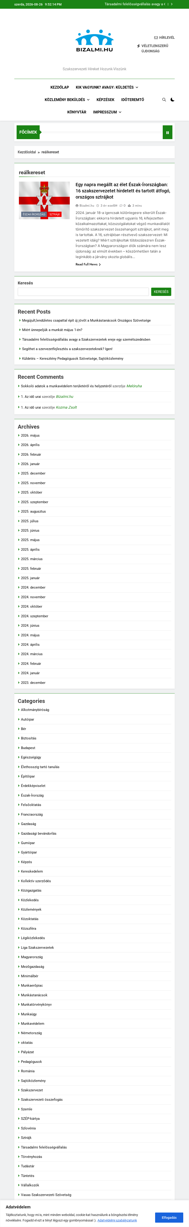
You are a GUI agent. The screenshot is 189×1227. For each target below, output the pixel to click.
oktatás (27, 1043)
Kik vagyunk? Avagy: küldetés (105, 87)
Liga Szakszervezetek (37, 948)
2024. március (32, 654)
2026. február (31, 454)
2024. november (33, 597)
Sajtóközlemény (33, 1081)
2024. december (33, 587)
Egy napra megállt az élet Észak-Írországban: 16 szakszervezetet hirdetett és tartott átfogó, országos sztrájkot (123, 191)
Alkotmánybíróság (35, 710)
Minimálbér (29, 976)
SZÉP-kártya (30, 1119)
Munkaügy (29, 1014)
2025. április (30, 550)
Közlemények (31, 909)
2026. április (30, 445)
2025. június (30, 530)
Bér (23, 729)
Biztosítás (28, 738)
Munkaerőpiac (32, 985)
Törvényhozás (31, 1157)
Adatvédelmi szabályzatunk (117, 1220)
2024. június (30, 625)
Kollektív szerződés (36, 881)
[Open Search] (164, 99)
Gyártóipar (29, 852)
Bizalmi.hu (87, 205)
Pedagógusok (31, 1062)
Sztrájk (55, 214)
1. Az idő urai (31, 397)
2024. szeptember (34, 616)
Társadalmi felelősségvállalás (44, 1147)
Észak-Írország (34, 214)
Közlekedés (30, 900)
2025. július (29, 521)
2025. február (31, 569)
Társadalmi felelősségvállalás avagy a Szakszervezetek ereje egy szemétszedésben (134, 4)
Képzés (26, 862)
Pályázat (27, 1052)
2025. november (33, 483)
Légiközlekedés (33, 938)
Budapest (28, 748)
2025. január (30, 578)
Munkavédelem (32, 1024)
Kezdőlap (59, 87)
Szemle (26, 1109)
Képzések (105, 100)
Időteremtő (132, 100)
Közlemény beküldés (65, 100)
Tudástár (27, 1166)
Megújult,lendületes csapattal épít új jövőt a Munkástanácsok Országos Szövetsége (86, 320)
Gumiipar (28, 843)
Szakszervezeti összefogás (42, 1100)
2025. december (33, 473)
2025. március (32, 559)
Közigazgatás (31, 890)
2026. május (30, 435)
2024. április (30, 645)
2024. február (31, 664)
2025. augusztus (33, 511)
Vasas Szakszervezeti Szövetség (46, 1195)
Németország (31, 1033)
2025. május (30, 540)
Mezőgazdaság (32, 967)
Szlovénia (28, 1128)
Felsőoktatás (31, 805)
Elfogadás (169, 1217)
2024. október (31, 606)
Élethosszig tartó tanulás (40, 767)
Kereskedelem (32, 871)
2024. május (30, 635)
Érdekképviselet (33, 786)
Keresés (25, 283)
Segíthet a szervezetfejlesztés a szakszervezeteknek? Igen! (67, 349)
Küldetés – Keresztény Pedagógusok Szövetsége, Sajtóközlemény (72, 359)
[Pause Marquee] (167, 132)
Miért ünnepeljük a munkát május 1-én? (52, 330)
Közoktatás (29, 919)
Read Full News (86, 264)
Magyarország (32, 957)
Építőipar (28, 776)
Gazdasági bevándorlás (38, 833)
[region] (94, 1213)
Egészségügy (31, 757)
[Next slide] (171, 4)
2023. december (33, 683)
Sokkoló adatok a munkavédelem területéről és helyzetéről (66, 386)
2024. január (30, 673)
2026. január (30, 464)
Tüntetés (27, 1176)
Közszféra (28, 929)
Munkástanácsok (34, 995)
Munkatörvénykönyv (36, 1004)
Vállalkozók (30, 1185)
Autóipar (27, 719)
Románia (28, 1071)
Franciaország (32, 814)
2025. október (31, 492)
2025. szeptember (34, 502)
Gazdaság (28, 824)
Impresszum (105, 112)
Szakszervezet (32, 1090)
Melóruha (134, 386)
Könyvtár (76, 112)
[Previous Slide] (165, 4)
